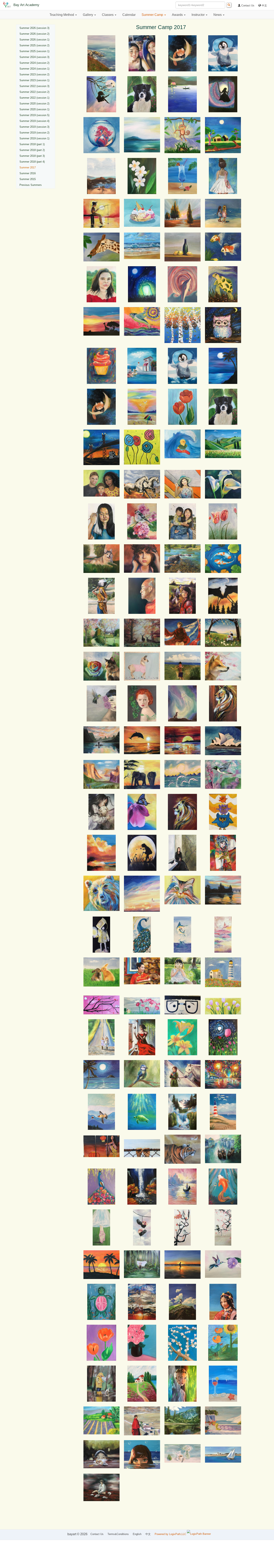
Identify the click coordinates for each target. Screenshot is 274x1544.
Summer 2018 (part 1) (32, 144)
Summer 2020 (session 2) (34, 103)
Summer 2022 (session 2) (34, 91)
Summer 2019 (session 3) (34, 126)
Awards (178, 14)
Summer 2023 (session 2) (34, 74)
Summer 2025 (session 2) (34, 45)
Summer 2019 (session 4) (34, 120)
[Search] (229, 5)
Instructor (198, 14)
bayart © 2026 (77, 1534)
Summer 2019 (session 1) (34, 138)
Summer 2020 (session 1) (34, 109)
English (137, 1534)
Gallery (88, 14)
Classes (108, 14)
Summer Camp (153, 14)
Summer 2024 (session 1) (34, 68)
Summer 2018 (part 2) (32, 150)
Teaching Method (62, 14)
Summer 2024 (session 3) (34, 57)
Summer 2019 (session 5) (34, 115)
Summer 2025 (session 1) (34, 51)
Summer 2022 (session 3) (34, 86)
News (217, 14)
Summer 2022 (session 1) (34, 97)
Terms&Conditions (118, 1534)
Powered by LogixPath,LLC (171, 1534)
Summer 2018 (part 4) (32, 161)
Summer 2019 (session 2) (34, 132)
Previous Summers (30, 184)
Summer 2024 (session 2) (34, 62)
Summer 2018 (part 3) (32, 155)
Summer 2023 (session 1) (34, 80)
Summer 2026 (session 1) (34, 39)
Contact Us (247, 5)
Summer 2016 (27, 173)
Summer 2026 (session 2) (34, 33)
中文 (264, 5)
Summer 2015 (27, 179)
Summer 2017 (27, 167)
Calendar (129, 14)
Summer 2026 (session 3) (34, 27)
